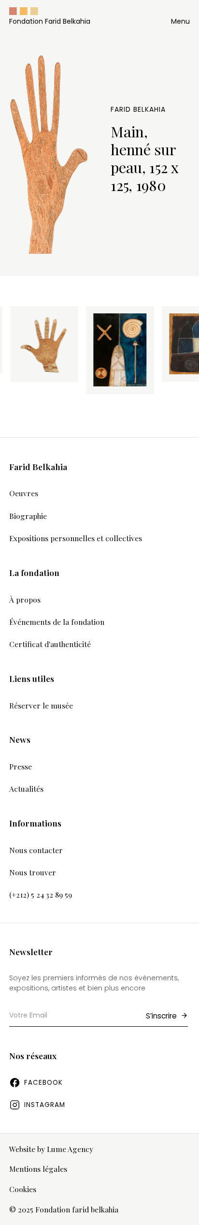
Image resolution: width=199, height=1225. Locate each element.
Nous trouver (32, 872)
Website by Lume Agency (51, 1149)
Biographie (28, 516)
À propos (25, 599)
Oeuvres (23, 493)
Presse (20, 766)
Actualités (26, 788)
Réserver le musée (41, 705)
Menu (180, 21)
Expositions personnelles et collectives (75, 538)
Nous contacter (36, 850)
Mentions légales (38, 1169)
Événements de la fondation (56, 622)
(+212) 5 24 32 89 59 (40, 894)
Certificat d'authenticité (50, 644)
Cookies (22, 1189)
